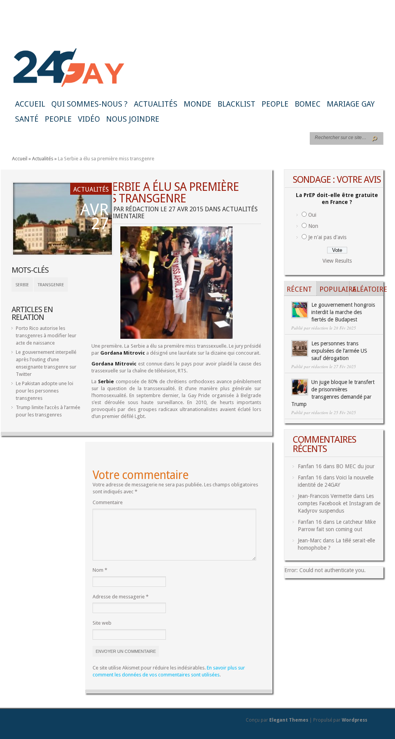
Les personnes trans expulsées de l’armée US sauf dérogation (339, 350)
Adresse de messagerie (121, 597)
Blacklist (236, 104)
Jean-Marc (309, 540)
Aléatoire (367, 289)
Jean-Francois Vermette (325, 496)
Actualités (155, 104)
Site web (102, 623)
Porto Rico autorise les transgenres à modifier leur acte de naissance (46, 335)
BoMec (308, 104)
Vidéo (89, 119)
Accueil (30, 104)
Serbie (22, 284)
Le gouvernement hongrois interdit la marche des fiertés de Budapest (343, 312)
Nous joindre (132, 119)
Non (313, 226)
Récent (299, 289)
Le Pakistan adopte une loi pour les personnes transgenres (44, 391)
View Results (337, 261)
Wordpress (354, 720)
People (275, 104)
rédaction (142, 209)
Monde (197, 104)
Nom (100, 570)
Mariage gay (351, 104)
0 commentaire (120, 216)
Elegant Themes (288, 720)
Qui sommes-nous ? (89, 104)
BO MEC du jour (355, 466)
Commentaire (108, 502)
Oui (312, 215)
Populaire (334, 289)
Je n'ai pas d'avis (327, 237)
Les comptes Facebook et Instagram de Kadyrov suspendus (339, 503)
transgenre (51, 284)
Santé (27, 119)
